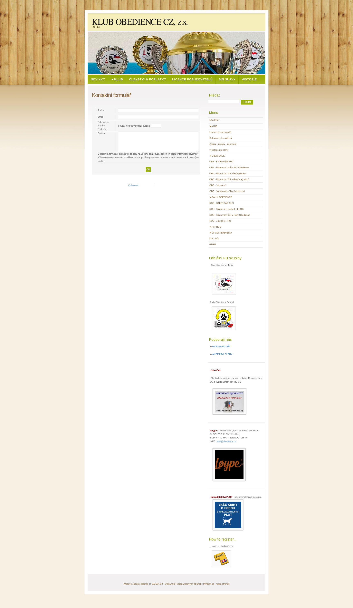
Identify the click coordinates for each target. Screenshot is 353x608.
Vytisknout (133, 185)
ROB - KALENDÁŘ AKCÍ (221, 203)
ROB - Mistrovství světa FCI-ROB (226, 209)
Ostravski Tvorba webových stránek (183, 584)
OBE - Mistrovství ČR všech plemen (227, 173)
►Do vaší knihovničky (220, 233)
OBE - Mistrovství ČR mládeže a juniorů (229, 179)
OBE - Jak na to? (218, 185)
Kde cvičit (214, 238)
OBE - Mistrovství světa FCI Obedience (229, 167)
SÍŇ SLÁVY (227, 79)
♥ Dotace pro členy (218, 150)
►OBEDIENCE (217, 156)
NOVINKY (98, 79)
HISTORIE (249, 79)
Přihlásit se (208, 584)
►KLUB (117, 79)
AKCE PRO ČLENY (222, 354)
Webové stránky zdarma (136, 584)
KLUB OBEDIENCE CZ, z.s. (140, 21)
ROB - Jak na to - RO (220, 221)
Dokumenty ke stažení (220, 138)
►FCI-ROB (215, 227)
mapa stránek (223, 584)
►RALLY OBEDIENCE (220, 197)
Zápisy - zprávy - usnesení (222, 144)
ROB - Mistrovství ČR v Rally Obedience (229, 215)
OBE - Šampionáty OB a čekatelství (227, 191)
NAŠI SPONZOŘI (221, 346)
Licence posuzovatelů (192, 79)
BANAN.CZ (157, 584)
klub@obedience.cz (226, 441)
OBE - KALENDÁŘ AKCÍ (221, 161)
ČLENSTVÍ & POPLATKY (147, 79)
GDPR (212, 244)
